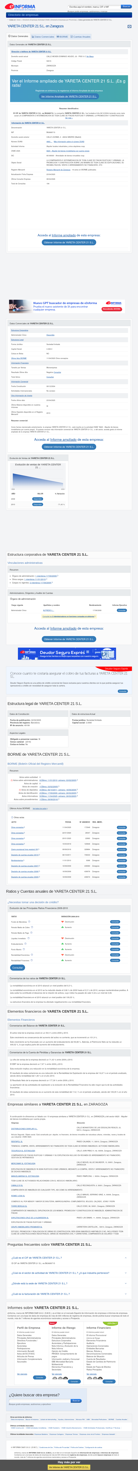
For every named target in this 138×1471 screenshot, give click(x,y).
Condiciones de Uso (46, 1447)
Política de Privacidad (61, 1447)
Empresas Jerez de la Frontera (90, 1434)
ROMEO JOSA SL (18, 1196)
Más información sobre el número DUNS (69, 141)
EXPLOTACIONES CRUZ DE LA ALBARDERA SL (30, 1218)
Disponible (50, 335)
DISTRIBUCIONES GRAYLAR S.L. (24, 1129)
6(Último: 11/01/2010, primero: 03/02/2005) (58, 780)
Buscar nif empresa (32, 1419)
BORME (111, 1419)
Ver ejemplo (22, 1374)
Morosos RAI (80, 1419)
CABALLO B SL (17, 1185)
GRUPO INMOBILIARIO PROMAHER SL (26, 1227)
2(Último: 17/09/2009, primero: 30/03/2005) (58, 793)
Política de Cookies (77, 1447)
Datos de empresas (17, 1419)
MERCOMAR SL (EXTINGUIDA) (23, 1163)
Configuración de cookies (93, 1447)
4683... (49, 141)
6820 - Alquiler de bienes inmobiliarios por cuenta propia (67, 151)
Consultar (57, 372)
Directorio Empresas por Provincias (64, 20)
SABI (88, 1419)
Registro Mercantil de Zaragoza (58, 169)
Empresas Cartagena (57, 1434)
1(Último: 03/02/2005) (48, 786)
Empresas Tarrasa (71, 1434)
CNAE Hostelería (54, 1428)
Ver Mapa (90, 56)
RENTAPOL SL (17, 1141)
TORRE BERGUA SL (19, 1206)
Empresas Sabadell (108, 1434)
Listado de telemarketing (48, 1419)
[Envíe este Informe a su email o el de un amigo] (129, 26)
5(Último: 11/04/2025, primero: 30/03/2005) (58, 796)
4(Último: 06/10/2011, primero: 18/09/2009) (58, 789)
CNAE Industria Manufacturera (71, 1428)
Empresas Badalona (41, 1434)
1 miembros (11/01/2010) (35, 579)
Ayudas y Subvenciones (66, 1419)
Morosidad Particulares (99, 1419)
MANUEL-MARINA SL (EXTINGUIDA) (25, 1176)
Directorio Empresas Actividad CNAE (36, 20)
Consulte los (68, 616)
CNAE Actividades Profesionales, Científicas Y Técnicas (101, 1428)
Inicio (19, 20)
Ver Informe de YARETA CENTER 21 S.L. (69, 1467)
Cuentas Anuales (121, 1419)
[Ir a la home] (20, 6)
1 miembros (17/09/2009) (46, 576)
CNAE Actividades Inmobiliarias (36, 1428)
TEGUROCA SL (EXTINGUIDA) (23, 1150)
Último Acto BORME (19, 358)
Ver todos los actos (39, 809)
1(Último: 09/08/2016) (48, 799)
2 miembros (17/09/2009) (40, 582)
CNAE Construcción (17, 1428)
